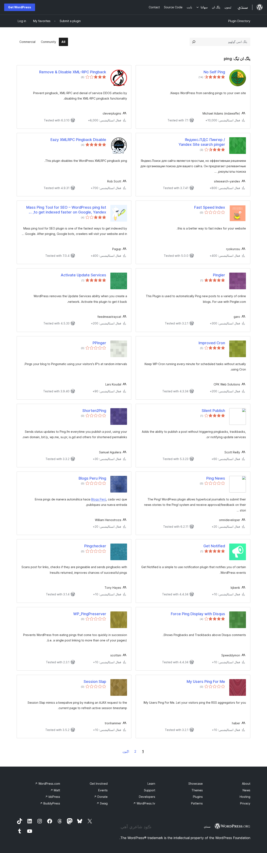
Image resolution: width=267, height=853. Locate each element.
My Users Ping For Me (206, 681)
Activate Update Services (83, 275)
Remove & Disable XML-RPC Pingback (72, 72)
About (246, 783)
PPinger (99, 343)
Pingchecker (95, 546)
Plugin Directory (239, 21)
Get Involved (99, 783)
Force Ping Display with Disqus (198, 614)
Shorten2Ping (94, 410)
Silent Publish (213, 410)
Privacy (245, 803)
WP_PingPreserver (89, 614)
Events (103, 790)
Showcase (195, 783)
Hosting (245, 796)
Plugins (198, 796)
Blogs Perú (98, 499)
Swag (102, 803)
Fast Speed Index (209, 207)
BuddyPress (50, 803)
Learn (151, 783)
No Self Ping (214, 72)
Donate (101, 796)
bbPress (52, 796)
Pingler (219, 275)
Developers (147, 796)
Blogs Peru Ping (92, 478)
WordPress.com (47, 783)
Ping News (215, 478)
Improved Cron (212, 343)
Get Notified (214, 546)
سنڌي (207, 826)
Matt (55, 790)
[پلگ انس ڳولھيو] (194, 42)
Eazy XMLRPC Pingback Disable (78, 139)
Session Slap (95, 681)
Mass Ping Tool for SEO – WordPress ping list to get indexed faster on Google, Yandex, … (66, 209)
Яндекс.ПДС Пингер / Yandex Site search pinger (202, 142)
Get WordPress (19, 7)
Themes (197, 790)
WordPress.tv (144, 803)
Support (149, 790)
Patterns (197, 803)
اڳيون (125, 751)
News (246, 790)
